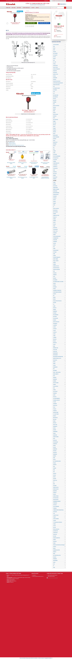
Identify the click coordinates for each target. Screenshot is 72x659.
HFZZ (54, 276)
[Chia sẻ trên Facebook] (26, 26)
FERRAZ (54, 220)
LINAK (54, 335)
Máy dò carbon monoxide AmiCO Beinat (45, 163)
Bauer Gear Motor (56, 105)
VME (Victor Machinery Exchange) (59, 544)
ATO (54, 86)
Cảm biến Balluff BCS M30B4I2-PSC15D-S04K (45, 178)
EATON (54, 199)
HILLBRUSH (55, 279)
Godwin (54, 255)
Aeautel (54, 51)
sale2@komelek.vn (11, 142)
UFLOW (54, 527)
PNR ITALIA (55, 405)
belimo (54, 112)
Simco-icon (55, 480)
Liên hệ (37, 7)
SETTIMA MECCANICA (57, 461)
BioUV (54, 126)
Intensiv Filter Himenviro (57, 300)
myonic (54, 365)
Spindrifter (55, 490)
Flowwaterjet (55, 229)
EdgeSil (54, 203)
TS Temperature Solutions (57, 522)
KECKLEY (54, 307)
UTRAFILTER (55, 532)
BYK (54, 149)
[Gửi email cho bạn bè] (29, 26)
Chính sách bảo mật (16, 0)
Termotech (55, 511)
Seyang (54, 462)
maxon (54, 344)
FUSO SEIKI (55, 239)
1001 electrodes (56, 44)
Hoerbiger (55, 286)
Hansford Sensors (56, 267)
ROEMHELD (55, 426)
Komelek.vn (34, 575)
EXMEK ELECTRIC (56, 215)
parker (54, 394)
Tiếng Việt (45, 0)
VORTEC (54, 546)
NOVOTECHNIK (55, 382)
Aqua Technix (55, 67)
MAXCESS (55, 342)
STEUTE (54, 494)
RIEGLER (54, 422)
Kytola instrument (56, 321)
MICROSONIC (55, 353)
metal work (55, 351)
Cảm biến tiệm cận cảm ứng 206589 (22, 178)
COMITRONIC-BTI (56, 163)
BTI (53, 147)
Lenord (54, 330)
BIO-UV (54, 124)
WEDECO (54, 551)
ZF (53, 565)
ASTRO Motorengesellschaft (58, 82)
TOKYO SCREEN (56, 518)
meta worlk (55, 349)
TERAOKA (55, 508)
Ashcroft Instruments (56, 81)
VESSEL (54, 539)
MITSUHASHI (55, 354)
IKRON (54, 297)
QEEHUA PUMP (55, 412)
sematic (54, 447)
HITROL (54, 285)
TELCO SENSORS (56, 506)
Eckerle (54, 201)
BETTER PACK (55, 119)
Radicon (54, 415)
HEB (54, 271)
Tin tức (32, 7)
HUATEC (54, 293)
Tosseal (54, 520)
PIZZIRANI (55, 403)
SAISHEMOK (55, 431)
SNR (54, 483)
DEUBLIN (54, 178)
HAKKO (54, 262)
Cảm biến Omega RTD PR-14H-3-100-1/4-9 (34, 163)
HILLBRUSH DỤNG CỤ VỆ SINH (58, 281)
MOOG (54, 361)
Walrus (54, 548)
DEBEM (54, 175)
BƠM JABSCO (55, 135)
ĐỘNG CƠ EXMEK (56, 189)
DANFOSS (55, 171)
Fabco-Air (55, 217)
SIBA (54, 469)
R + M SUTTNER (56, 414)
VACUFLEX (55, 534)
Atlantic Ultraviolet (56, 84)
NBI (53, 368)
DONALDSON (55, 187)
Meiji (54, 346)
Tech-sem (55, 504)
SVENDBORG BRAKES (56, 501)
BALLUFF (54, 100)
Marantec (54, 339)
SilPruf (54, 476)
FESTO (54, 222)
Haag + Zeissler (55, 260)
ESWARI (54, 213)
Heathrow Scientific (56, 269)
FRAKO (54, 234)
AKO (54, 60)
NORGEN (54, 377)
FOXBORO (55, 232)
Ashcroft (54, 79)
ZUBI (54, 567)
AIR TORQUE (55, 53)
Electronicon (55, 210)
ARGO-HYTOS (55, 74)
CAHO (54, 152)
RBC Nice (54, 419)
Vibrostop (55, 541)
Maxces (54, 340)
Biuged (54, 128)
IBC (53, 295)
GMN (54, 253)
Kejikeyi (54, 309)
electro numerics (56, 208)
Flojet (54, 225)
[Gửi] (65, 8)
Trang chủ (8, 7)
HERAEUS (54, 274)
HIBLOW (54, 278)
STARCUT (54, 492)
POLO (54, 407)
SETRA (54, 459)
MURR (54, 363)
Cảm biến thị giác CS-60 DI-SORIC (33, 178)
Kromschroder (55, 318)
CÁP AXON (55, 154)
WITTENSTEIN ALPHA (57, 555)
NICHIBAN (55, 370)
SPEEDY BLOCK (55, 487)
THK (54, 513)
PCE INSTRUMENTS (56, 398)
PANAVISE (55, 393)
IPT (53, 304)
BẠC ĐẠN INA (55, 96)
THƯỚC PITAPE (55, 515)
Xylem (54, 562)
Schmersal (55, 440)
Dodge (54, 182)
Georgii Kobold (55, 250)
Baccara (54, 98)
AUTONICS (55, 89)
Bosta (54, 140)
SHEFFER (54, 464)
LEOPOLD (55, 332)
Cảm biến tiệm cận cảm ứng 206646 (11, 178)
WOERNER (55, 558)
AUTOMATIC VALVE (56, 88)
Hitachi (54, 283)
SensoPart (55, 452)
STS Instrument (55, 497)
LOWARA (54, 337)
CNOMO (54, 161)
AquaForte (55, 70)
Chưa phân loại (55, 157)
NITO (54, 375)
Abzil (54, 49)
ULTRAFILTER (55, 530)
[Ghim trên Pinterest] (31, 26)
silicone (54, 475)
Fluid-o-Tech (55, 231)
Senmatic (54, 450)
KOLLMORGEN (55, 314)
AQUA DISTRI (55, 65)
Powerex (54, 408)
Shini (54, 466)
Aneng (54, 63)
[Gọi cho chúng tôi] (59, 24)
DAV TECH (55, 173)
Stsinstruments (55, 499)
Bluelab (54, 131)
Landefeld (55, 325)
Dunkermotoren (55, 194)
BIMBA (54, 121)
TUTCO (54, 525)
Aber (54, 46)
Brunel (54, 145)
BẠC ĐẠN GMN (55, 95)
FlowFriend (55, 227)
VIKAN (54, 543)
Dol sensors (55, 185)
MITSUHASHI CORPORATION (58, 356)
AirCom (54, 56)
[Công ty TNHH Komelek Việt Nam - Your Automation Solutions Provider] (10, 4)
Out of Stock (55, 391)
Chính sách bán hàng (9, 0)
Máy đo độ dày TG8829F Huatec (11, 163)
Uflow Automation (56, 529)
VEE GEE (54, 536)
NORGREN (55, 379)
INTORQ (54, 302)
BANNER (54, 102)
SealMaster (55, 443)
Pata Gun (54, 396)
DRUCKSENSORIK (56, 192)
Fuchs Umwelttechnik (56, 236)
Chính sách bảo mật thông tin (52, 575)
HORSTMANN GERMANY (57, 292)
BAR (54, 103)
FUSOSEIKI (55, 241)
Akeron (54, 58)
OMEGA (54, 384)
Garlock (54, 243)
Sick (54, 471)
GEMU (54, 248)
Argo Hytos (55, 72)
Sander (54, 433)
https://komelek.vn (12, 143)
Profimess (55, 410)
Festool (54, 224)
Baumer (54, 107)
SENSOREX (55, 454)
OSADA (54, 389)
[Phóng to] (7, 23)
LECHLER (54, 328)
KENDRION (55, 311)
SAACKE (54, 429)
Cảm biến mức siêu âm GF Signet (22, 163)
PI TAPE (54, 401)
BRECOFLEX (55, 142)
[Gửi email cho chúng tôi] (58, 24)
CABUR (54, 150)
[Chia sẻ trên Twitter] (28, 26)
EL (53, 206)
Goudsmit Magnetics (56, 257)
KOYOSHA (55, 316)
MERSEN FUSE (55, 347)
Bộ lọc (54, 133)
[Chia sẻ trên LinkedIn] (33, 26)
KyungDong (55, 323)
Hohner (54, 288)
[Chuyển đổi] (65, 49)
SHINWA (54, 468)
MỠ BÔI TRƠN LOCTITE (57, 358)
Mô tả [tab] (7, 30)
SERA (54, 457)
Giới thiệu (13, 7)
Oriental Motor (55, 386)
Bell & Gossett (55, 114)
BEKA (54, 110)
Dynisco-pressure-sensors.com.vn (37, 576)
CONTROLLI (55, 166)
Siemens (54, 473)
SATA (54, 438)
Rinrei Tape (55, 424)
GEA (54, 246)
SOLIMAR (54, 485)
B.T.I (54, 93)
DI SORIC (54, 180)
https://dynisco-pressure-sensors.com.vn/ (16, 145)
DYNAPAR (55, 196)
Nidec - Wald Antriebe (57, 372)
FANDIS (54, 218)
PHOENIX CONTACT (56, 400)
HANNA (54, 264)
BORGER (54, 138)
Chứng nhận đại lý (26, 7)
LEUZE (54, 333)
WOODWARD (55, 560)
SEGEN (54, 445)
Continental (55, 164)
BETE (54, 117)
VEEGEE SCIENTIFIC (56, 537)
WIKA (54, 553)
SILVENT (54, 478)
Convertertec (55, 168)
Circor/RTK (55, 159)
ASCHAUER (55, 77)
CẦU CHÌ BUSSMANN (56, 156)
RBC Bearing (55, 417)
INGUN (54, 299)
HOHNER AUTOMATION (57, 290)
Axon (54, 91)
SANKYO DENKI (55, 436)
